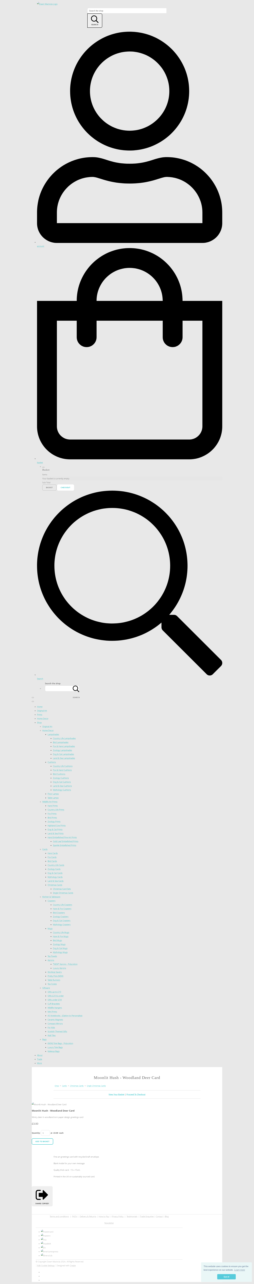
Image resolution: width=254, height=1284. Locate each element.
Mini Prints (52, 1011)
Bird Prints (52, 817)
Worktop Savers (55, 972)
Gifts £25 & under (56, 995)
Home (39, 706)
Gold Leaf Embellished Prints (65, 841)
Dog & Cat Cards (55, 873)
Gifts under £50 (55, 999)
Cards (44, 849)
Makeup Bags (54, 1051)
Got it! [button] (226, 1277)
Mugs (50, 928)
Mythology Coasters (62, 924)
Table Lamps (53, 797)
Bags (44, 1039)
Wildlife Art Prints (49, 801)
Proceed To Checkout (135, 1094)
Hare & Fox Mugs (60, 936)
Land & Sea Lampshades (64, 758)
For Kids (51, 1027)
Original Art (42, 710)
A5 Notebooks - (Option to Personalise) (65, 1015)
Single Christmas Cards (63, 892)
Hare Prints (53, 805)
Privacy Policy (118, 1216)
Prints (39, 714)
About (39, 1055)
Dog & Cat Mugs (60, 948)
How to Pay (104, 1216)
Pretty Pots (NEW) (55, 976)
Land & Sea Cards (56, 881)
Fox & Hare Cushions (62, 770)
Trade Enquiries (147, 1216)
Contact (159, 1216)
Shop (39, 722)
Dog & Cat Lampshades (63, 754)
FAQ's (74, 1216)
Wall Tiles (52, 1035)
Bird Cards (52, 861)
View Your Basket (116, 1094)
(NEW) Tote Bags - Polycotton (60, 1043)
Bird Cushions (59, 774)
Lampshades (53, 734)
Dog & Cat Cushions (62, 782)
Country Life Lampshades (64, 738)
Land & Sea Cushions (62, 786)
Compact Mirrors (55, 1023)
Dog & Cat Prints (55, 829)
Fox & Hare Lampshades (64, 746)
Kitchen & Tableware (51, 896)
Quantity (36, 1133)
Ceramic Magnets (55, 1019)
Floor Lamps (53, 793)
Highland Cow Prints (57, 825)
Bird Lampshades (60, 742)
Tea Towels (52, 956)
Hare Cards (53, 853)
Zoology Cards (54, 869)
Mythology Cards (55, 877)
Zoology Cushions (61, 778)
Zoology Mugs (59, 944)
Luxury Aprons (59, 968)
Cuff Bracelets (54, 1003)
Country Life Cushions (62, 766)
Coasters (51, 900)
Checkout (65, 487)
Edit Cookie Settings (46, 1265)
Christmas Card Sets (62, 889)
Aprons (51, 960)
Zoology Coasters (60, 916)
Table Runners (54, 980)
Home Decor (42, 718)
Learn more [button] (239, 1270)
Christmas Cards (55, 885)
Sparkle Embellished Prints (64, 845)
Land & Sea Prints (56, 833)
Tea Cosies (52, 984)
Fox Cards (52, 857)
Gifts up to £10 (54, 991)
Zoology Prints (54, 821)
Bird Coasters (59, 912)
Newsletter (109, 1223)
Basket (49, 487)
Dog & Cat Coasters (61, 920)
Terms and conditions (59, 1216)
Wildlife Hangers (55, 1007)
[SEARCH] (76, 688)
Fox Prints (52, 813)
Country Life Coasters (62, 904)
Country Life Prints (56, 809)
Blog (167, 1216)
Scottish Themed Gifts (57, 1031)
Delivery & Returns (88, 1216)
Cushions (52, 762)
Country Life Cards (56, 865)
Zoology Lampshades (62, 750)
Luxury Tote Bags (55, 1047)
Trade (39, 1059)
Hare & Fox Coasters (62, 908)
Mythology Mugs (60, 952)
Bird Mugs (57, 940)
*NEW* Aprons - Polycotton (65, 964)
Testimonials (132, 1216)
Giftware (46, 988)
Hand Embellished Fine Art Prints (62, 837)
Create (73, 1265)
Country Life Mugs (61, 932)
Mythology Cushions (62, 789)
